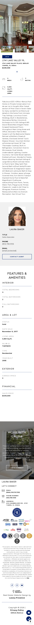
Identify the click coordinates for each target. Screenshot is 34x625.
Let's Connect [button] (17, 468)
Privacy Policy (17, 610)
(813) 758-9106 (8, 244)
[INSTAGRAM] (17, 585)
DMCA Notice (17, 613)
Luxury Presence (17, 598)
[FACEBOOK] (12, 585)
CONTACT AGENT (17, 256)
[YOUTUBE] (22, 585)
